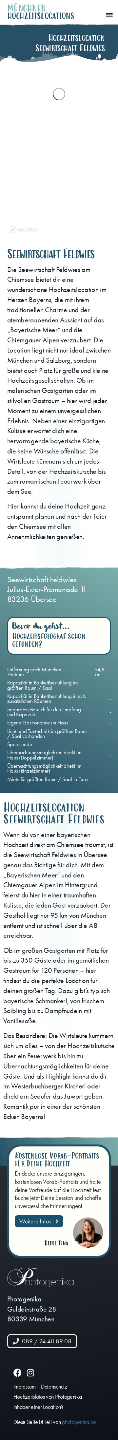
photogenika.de (79, 1422)
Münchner (26, 8)
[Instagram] (30, 1373)
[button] (109, 15)
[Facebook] (17, 1373)
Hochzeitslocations (40, 16)
